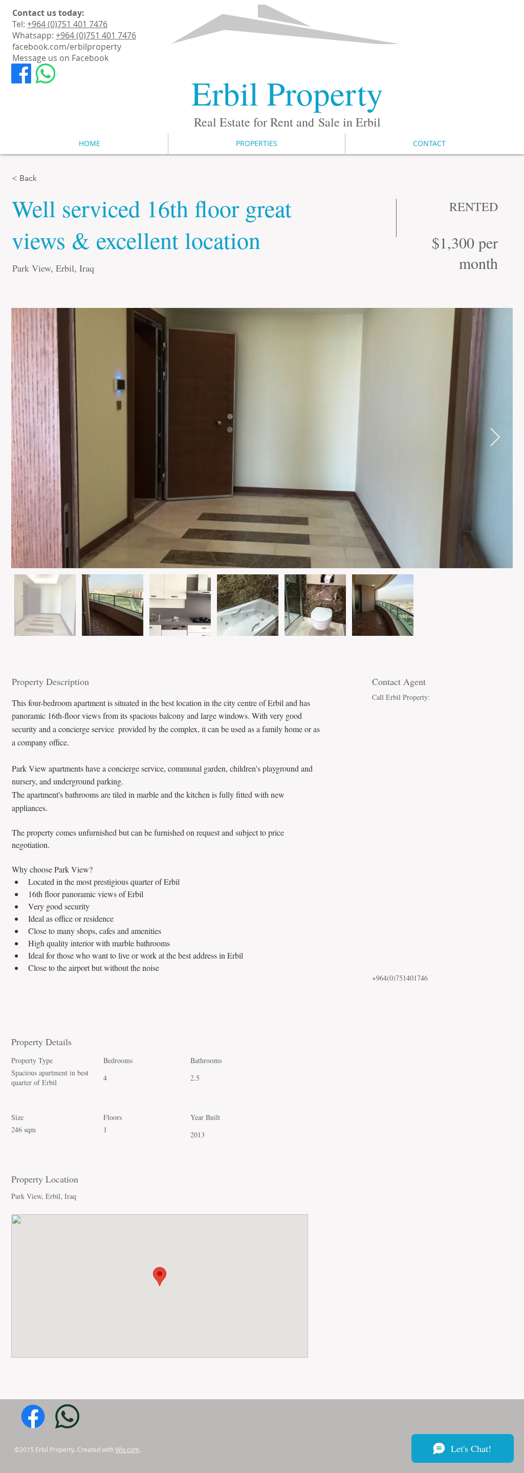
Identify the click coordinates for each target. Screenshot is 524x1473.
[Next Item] (495, 438)
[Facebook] (21, 74)
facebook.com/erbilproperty (66, 46)
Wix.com (127, 1449)
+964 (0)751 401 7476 (67, 24)
